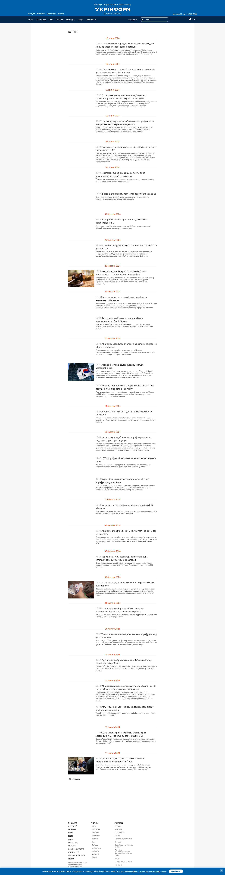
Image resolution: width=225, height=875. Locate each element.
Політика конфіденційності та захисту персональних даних (123, 852)
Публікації (72, 826)
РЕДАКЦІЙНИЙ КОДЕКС (124, 862)
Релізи (71, 859)
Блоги (71, 839)
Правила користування (123, 839)
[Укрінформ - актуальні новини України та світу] (112, 9)
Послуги (31, 14)
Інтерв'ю (72, 829)
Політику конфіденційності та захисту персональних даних (141, 871)
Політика (95, 832)
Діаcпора (95, 854)
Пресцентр (51, 14)
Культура (70, 19)
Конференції (73, 852)
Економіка (41, 19)
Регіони (59, 19)
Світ (51, 19)
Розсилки (118, 865)
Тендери (118, 842)
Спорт (80, 19)
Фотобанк (41, 14)
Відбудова (96, 829)
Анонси (61, 14)
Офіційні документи (76, 856)
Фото (70, 833)
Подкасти (72, 823)
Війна (30, 19)
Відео (70, 836)
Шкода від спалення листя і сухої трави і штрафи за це (128, 193)
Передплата (119, 832)
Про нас (118, 826)
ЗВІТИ (117, 859)
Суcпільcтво (96, 848)
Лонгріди (72, 846)
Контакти (132, 19)
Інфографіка (73, 843)
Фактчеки (95, 839)
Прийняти (175, 871)
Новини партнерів (76, 849)
